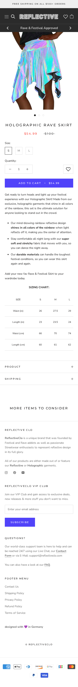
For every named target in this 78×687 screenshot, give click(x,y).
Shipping (13, 378)
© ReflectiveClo (39, 644)
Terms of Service (15, 613)
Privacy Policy (13, 600)
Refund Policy (13, 606)
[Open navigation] (7, 17)
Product (13, 366)
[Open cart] (71, 17)
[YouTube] (23, 472)
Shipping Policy (14, 593)
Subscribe (20, 522)
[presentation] (8, 28)
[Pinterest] (14, 472)
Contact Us (12, 587)
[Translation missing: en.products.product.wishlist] (68, 169)
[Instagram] (6, 472)
